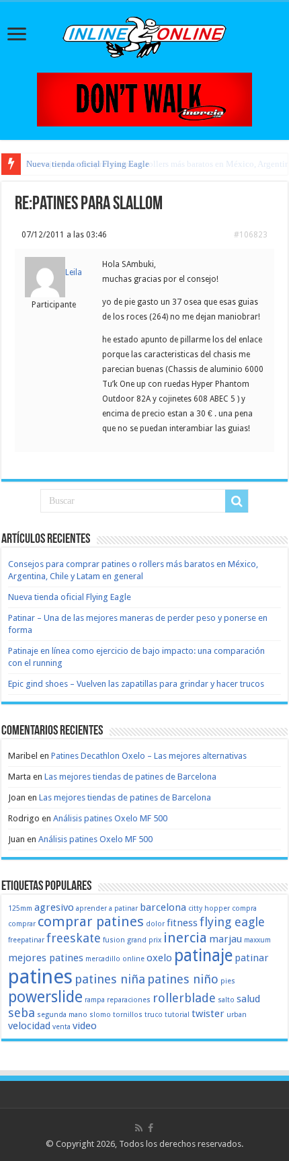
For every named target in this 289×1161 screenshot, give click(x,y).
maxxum (257, 940)
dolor (155, 924)
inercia (185, 938)
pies (227, 981)
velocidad (29, 1026)
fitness (182, 923)
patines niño (182, 979)
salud (248, 999)
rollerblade (184, 998)
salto (226, 1000)
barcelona (163, 907)
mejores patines (45, 958)
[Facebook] (151, 1128)
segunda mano (62, 1014)
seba (21, 1013)
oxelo (159, 958)
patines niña (110, 979)
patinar (252, 958)
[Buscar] (236, 501)
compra (244, 908)
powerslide (45, 997)
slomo (100, 1014)
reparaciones (129, 1000)
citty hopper (209, 908)
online (133, 958)
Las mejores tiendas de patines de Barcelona (130, 777)
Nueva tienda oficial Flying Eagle (87, 164)
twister (208, 1014)
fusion (114, 940)
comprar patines (91, 921)
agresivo (54, 907)
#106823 (250, 234)
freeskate (73, 938)
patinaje (203, 955)
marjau (225, 939)
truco (153, 1014)
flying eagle (232, 922)
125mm (20, 908)
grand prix (144, 940)
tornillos (127, 1014)
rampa (95, 1000)
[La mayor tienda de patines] (144, 98)
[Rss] (139, 1128)
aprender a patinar (107, 908)
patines (40, 976)
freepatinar (26, 940)
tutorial (177, 1014)
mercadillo (102, 958)
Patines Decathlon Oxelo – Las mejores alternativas (149, 756)
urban (236, 1014)
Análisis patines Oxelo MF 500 (110, 818)
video (85, 1026)
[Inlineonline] (144, 35)
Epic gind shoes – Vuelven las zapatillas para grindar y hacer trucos (136, 684)
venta (61, 1026)
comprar (22, 924)
